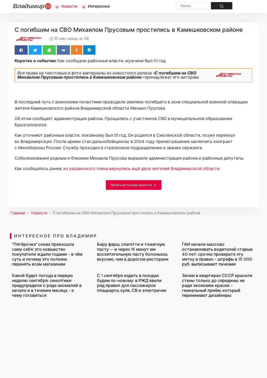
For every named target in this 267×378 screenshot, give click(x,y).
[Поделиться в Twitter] (35, 50)
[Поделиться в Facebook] (21, 50)
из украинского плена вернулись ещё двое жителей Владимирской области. (141, 168)
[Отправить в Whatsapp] (49, 50)
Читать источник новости (131, 185)
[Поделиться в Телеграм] (89, 50)
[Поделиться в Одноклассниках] (76, 50)
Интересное (98, 6)
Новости (68, 6)
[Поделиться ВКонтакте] (63, 50)
